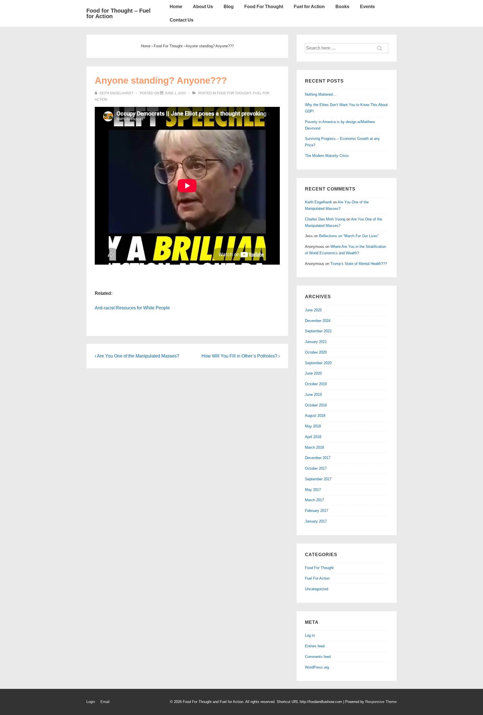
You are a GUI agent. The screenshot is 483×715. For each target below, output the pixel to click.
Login (90, 702)
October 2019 (316, 384)
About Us (203, 6)
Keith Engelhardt (318, 202)
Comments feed (318, 657)
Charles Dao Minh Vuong (325, 219)
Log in (310, 635)
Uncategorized (316, 589)
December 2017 (317, 458)
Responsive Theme (381, 702)
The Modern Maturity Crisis (327, 156)
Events (367, 6)
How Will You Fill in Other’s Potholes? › (241, 356)
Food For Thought (263, 6)
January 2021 (316, 342)
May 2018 (313, 426)
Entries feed (315, 646)
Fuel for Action (309, 6)
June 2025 (313, 310)
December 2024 (317, 321)
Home (176, 6)
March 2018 (314, 447)
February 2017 (316, 511)
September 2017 (318, 479)
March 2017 (314, 500)
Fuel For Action (317, 578)
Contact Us (181, 20)
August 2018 (315, 415)
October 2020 (316, 352)
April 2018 (313, 437)
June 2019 (313, 394)
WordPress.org (317, 667)
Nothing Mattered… (320, 94)
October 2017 (316, 468)
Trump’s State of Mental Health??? (358, 264)
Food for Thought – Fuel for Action (118, 13)
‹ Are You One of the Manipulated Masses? (137, 356)
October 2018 (316, 405)
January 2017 (316, 521)
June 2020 (313, 373)
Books (342, 6)
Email (105, 702)
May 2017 (313, 490)
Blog (229, 6)
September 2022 (318, 331)
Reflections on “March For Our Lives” (349, 236)
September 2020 (318, 363)
